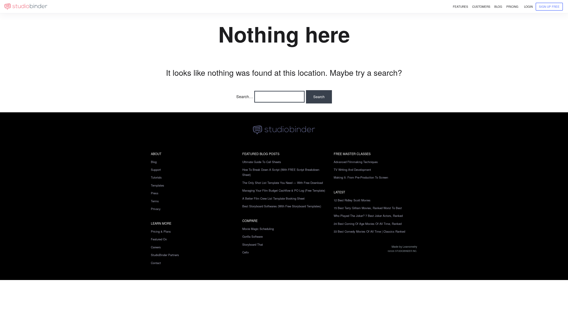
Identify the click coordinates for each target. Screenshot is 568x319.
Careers (156, 247)
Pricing (512, 6)
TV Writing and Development (352, 169)
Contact (156, 263)
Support (156, 169)
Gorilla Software (252, 236)
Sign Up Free (549, 6)
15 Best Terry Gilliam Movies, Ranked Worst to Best (368, 208)
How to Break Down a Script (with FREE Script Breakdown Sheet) (280, 172)
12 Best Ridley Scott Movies (352, 200)
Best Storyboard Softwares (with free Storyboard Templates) (281, 206)
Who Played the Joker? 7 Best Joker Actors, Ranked (368, 216)
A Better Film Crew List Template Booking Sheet (273, 198)
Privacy (156, 209)
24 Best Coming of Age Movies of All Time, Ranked (368, 224)
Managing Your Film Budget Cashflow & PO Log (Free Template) (283, 190)
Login (528, 6)
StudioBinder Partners (165, 255)
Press (154, 193)
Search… (244, 96)
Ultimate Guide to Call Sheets (261, 162)
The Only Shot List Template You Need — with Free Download (282, 183)
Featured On (159, 239)
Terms (155, 201)
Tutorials (156, 177)
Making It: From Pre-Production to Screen (361, 177)
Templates (157, 185)
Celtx (245, 252)
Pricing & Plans (161, 231)
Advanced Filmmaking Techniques (356, 162)
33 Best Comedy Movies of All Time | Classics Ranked (369, 231)
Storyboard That (252, 244)
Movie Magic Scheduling (258, 229)
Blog (154, 162)
